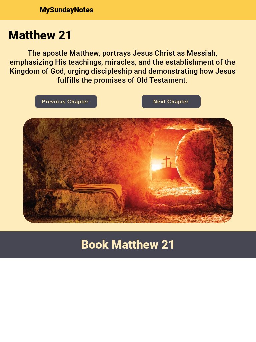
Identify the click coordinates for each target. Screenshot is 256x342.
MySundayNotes (66, 10)
